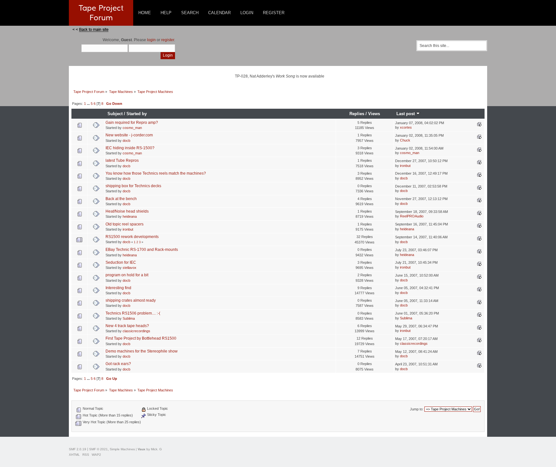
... (89, 103)
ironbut (405, 166)
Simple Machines (122, 449)
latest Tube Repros (122, 160)
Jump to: (416, 409)
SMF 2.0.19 (77, 449)
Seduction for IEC (121, 262)
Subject (115, 113)
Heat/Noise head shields (127, 211)
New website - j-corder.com (129, 135)
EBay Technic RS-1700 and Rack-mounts (142, 249)
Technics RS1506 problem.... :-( (133, 313)
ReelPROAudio (411, 216)
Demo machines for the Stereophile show (142, 351)
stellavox (129, 268)
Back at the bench (121, 199)
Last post (406, 113)
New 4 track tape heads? (127, 326)
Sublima (129, 318)
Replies (356, 113)
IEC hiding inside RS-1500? (130, 148)
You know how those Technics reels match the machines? (156, 173)
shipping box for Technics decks (133, 186)
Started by (136, 113)
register (167, 40)
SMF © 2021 (98, 449)
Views (374, 113)
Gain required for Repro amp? (132, 122)
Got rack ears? (118, 364)
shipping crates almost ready (131, 300)
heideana (130, 216)
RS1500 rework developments (132, 236)
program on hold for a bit (127, 275)
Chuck (405, 140)
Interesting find (118, 288)
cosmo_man (132, 128)
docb (126, 140)
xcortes (406, 127)
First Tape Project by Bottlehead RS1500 (141, 338)
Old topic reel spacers (125, 224)
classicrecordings (136, 331)
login (151, 40)
